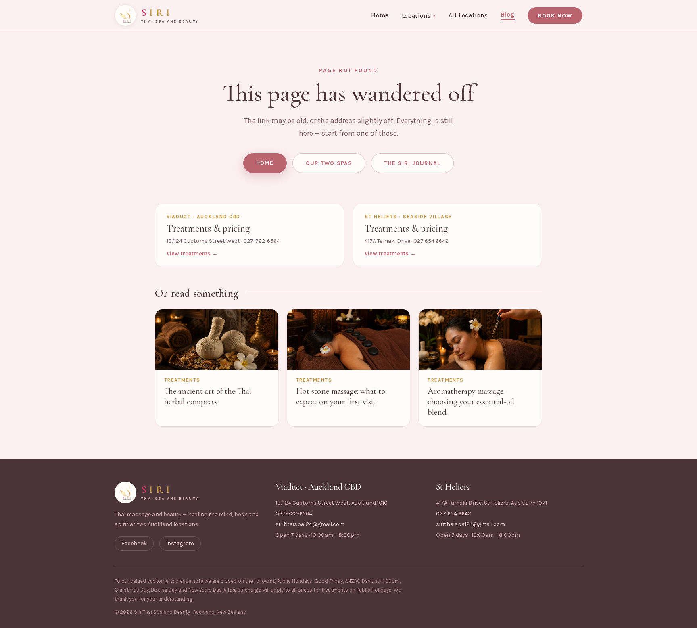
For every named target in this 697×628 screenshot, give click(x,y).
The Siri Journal (412, 163)
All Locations (468, 15)
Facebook (134, 543)
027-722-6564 (293, 513)
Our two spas (329, 163)
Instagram (180, 543)
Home (379, 15)
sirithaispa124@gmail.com (309, 524)
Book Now (555, 15)
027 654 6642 (453, 513)
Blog (508, 14)
